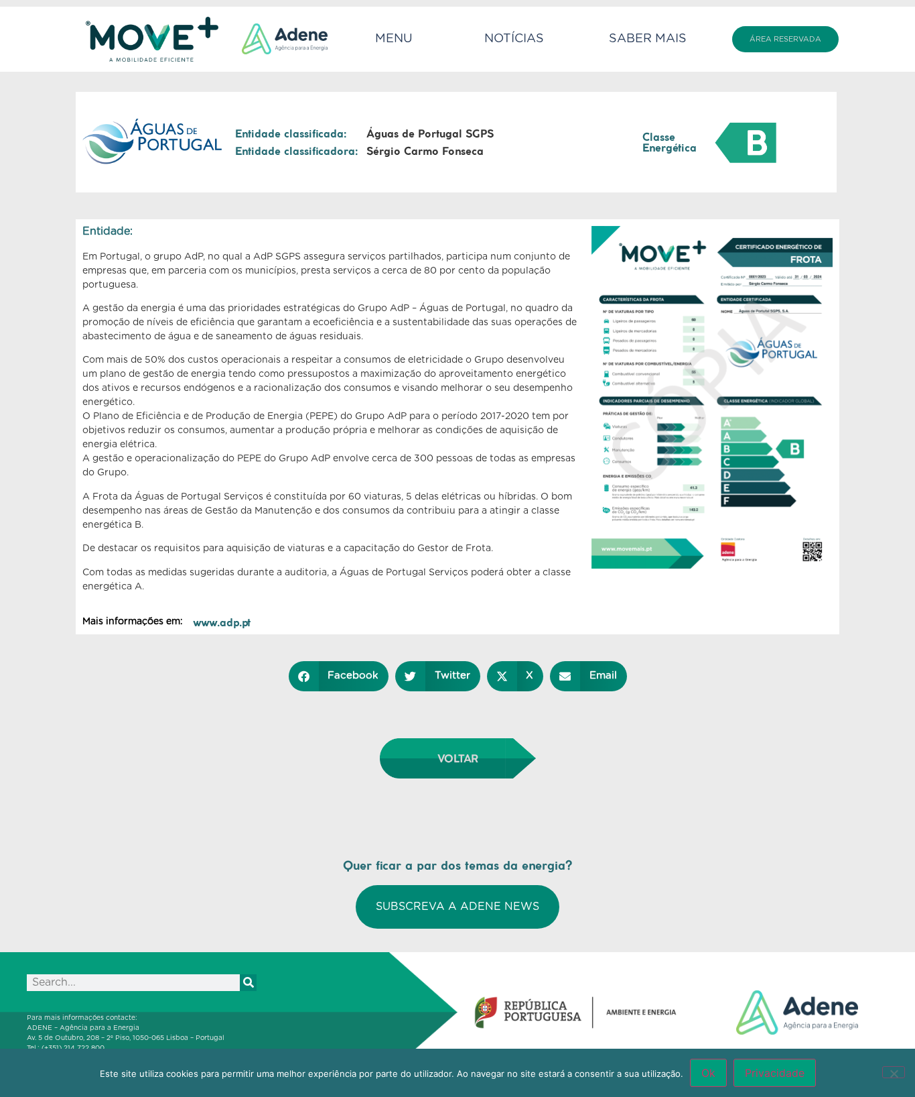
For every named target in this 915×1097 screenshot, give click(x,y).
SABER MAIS (648, 39)
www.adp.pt (222, 622)
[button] (339, 676)
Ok (708, 1073)
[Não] (893, 1072)
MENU (394, 39)
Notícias (514, 39)
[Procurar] (248, 982)
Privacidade (774, 1073)
